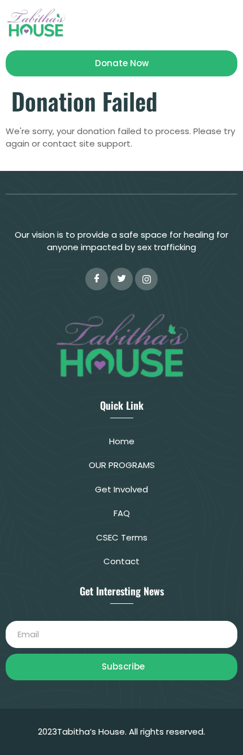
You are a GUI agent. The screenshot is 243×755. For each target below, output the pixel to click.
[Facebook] (96, 279)
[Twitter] (121, 279)
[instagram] (146, 279)
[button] (228, 22)
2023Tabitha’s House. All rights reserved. (121, 731)
